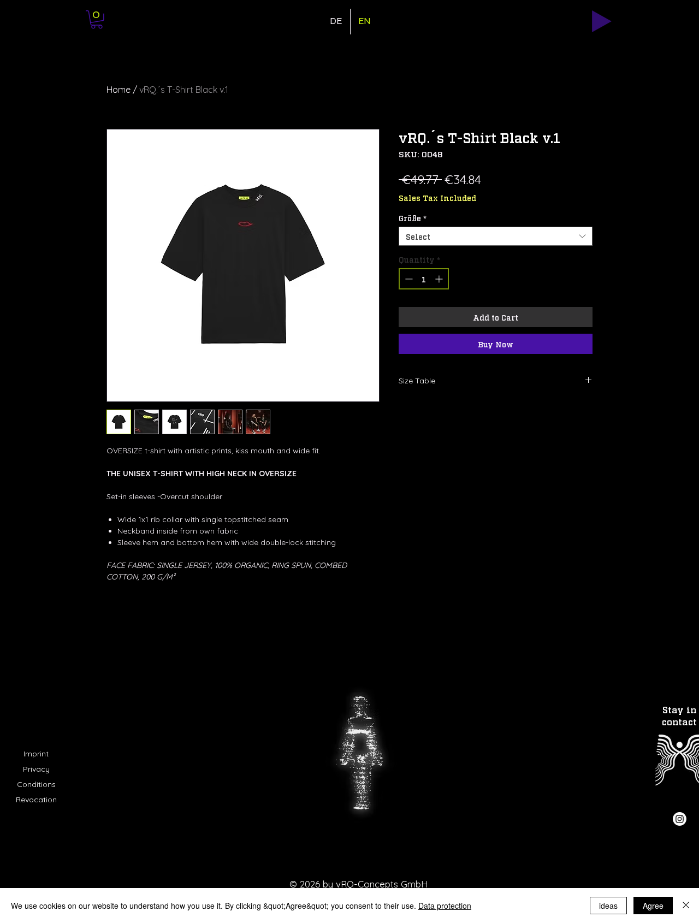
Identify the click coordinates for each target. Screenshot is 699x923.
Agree (653, 905)
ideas (608, 905)
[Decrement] (407, 278)
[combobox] (496, 236)
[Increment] (440, 278)
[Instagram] (679, 819)
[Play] (602, 21)
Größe (412, 217)
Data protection (444, 905)
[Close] (685, 905)
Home (118, 89)
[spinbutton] (423, 278)
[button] (97, 19)
